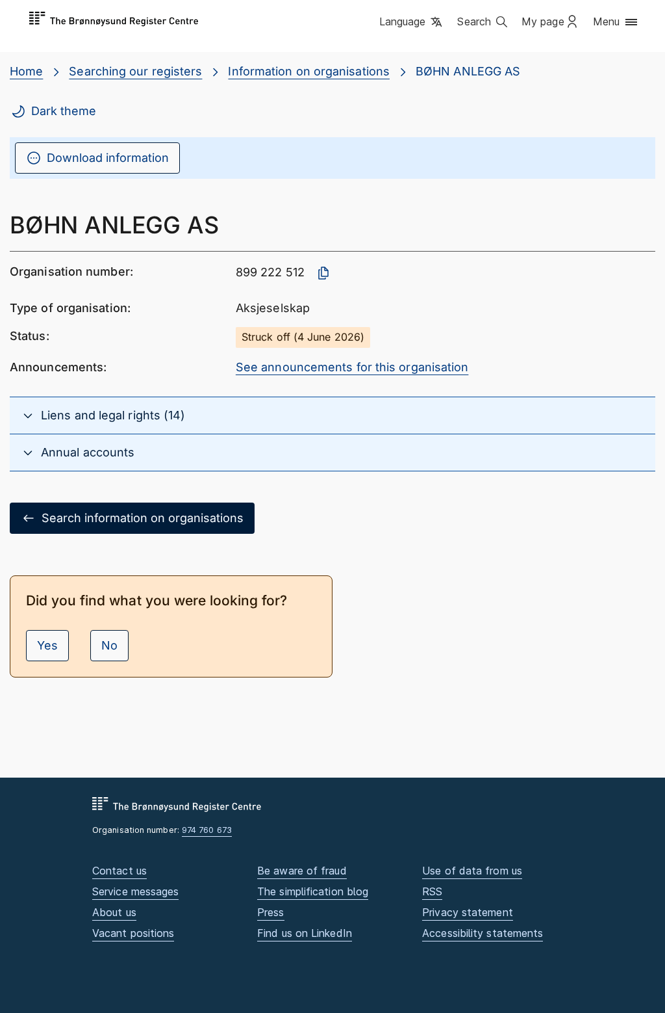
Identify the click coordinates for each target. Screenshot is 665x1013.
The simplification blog (312, 891)
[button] (412, 23)
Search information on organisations (143, 518)
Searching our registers (135, 71)
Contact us (119, 870)
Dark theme (63, 111)
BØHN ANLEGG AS (468, 71)
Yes (47, 645)
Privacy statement (467, 912)
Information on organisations (309, 71)
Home (26, 71)
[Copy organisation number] (323, 273)
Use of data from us (472, 870)
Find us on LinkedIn (304, 933)
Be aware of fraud (302, 870)
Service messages (135, 891)
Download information (108, 157)
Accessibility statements (482, 933)
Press (270, 912)
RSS (432, 891)
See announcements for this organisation (352, 367)
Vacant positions (133, 933)
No (109, 645)
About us (114, 912)
